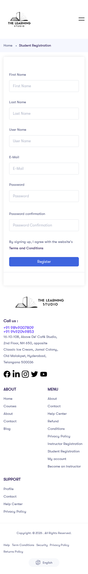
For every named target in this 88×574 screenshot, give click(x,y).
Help (7, 545)
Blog (7, 429)
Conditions (56, 429)
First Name (17, 74)
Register (44, 262)
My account (57, 459)
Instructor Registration (65, 444)
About (8, 414)
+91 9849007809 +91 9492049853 (19, 329)
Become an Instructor (64, 466)
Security (42, 545)
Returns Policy (13, 551)
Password (16, 184)
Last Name (17, 102)
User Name (17, 129)
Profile (9, 489)
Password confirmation (27, 214)
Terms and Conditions (26, 248)
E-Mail (14, 157)
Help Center (57, 414)
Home (8, 45)
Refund (53, 421)
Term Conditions (23, 545)
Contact (10, 421)
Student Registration (64, 451)
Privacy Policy (59, 436)
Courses (10, 406)
